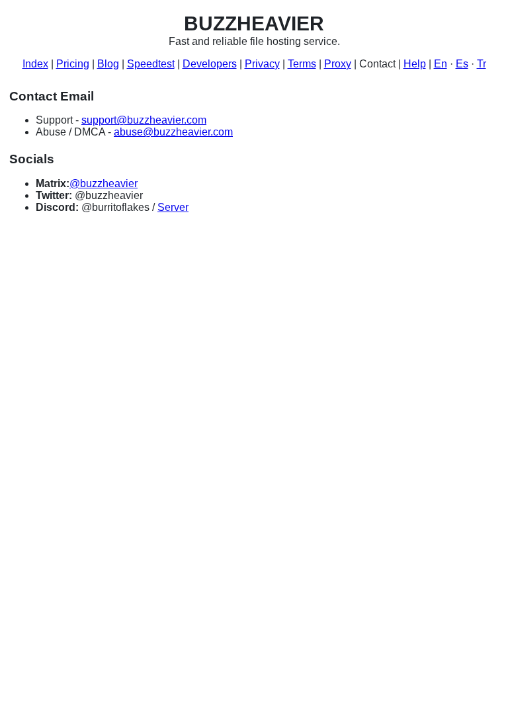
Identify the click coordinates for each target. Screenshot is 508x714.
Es (462, 63)
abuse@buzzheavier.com (173, 132)
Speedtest (151, 63)
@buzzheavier (103, 183)
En (440, 63)
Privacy (262, 63)
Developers (210, 63)
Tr (481, 63)
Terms (302, 63)
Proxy (337, 63)
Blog (108, 63)
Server (173, 207)
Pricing (72, 63)
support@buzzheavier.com (143, 120)
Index (35, 63)
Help (414, 63)
